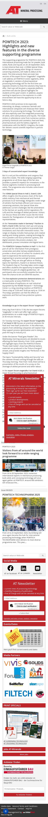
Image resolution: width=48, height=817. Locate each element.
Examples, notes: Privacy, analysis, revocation (20, 436)
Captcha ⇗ (34, 423)
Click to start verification (27, 421)
